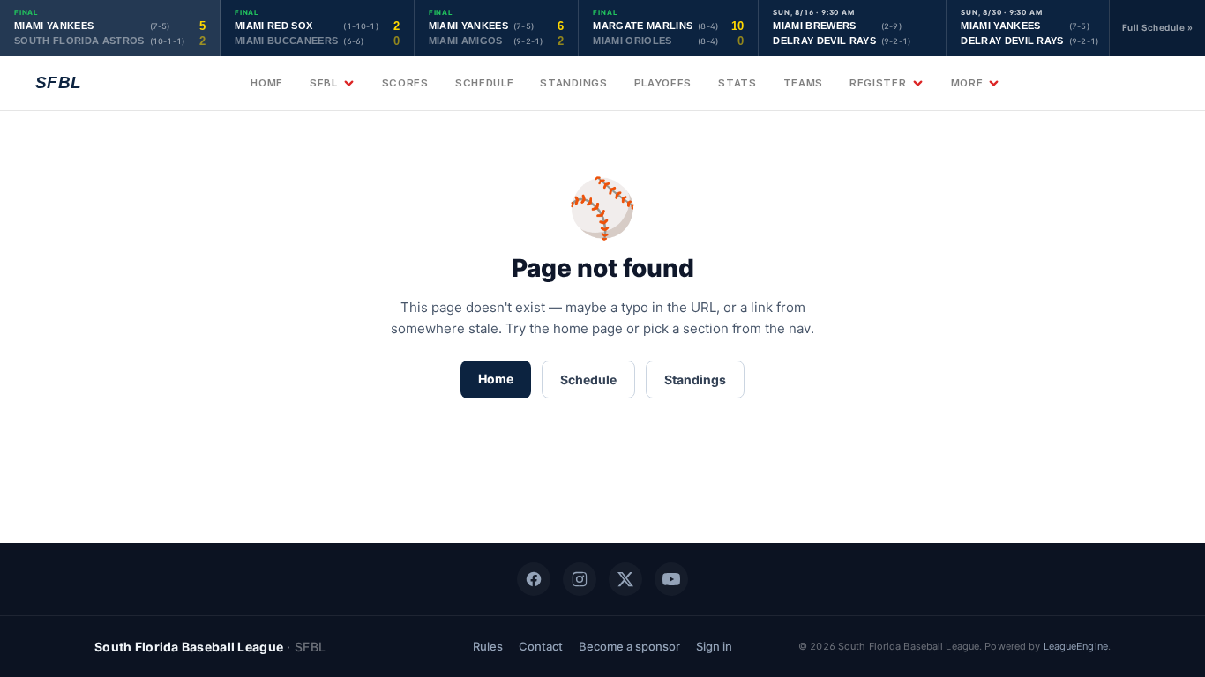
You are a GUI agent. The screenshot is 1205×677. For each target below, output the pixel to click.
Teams (803, 83)
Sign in (714, 646)
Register (878, 83)
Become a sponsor (629, 646)
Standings (573, 83)
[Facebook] (533, 579)
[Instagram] (579, 579)
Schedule (484, 83)
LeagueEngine (1076, 646)
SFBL (324, 83)
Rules (488, 646)
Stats (737, 83)
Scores (405, 83)
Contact (541, 646)
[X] (625, 579)
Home (267, 83)
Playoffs (663, 83)
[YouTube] (671, 579)
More (967, 83)
